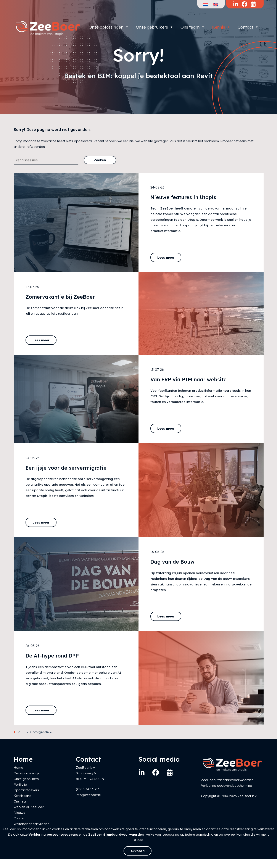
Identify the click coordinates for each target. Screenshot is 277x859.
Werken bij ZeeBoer (29, 807)
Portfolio (20, 784)
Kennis (218, 27)
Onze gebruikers (152, 27)
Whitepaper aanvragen (31, 824)
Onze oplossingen (106, 27)
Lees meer (165, 257)
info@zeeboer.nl (88, 795)
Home (18, 768)
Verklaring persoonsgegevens (53, 834)
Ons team (190, 27)
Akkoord (137, 851)
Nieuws (19, 813)
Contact (245, 27)
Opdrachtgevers (26, 790)
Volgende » (42, 732)
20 (29, 732)
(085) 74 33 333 (87, 789)
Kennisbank (22, 796)
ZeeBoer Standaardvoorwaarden (116, 834)
